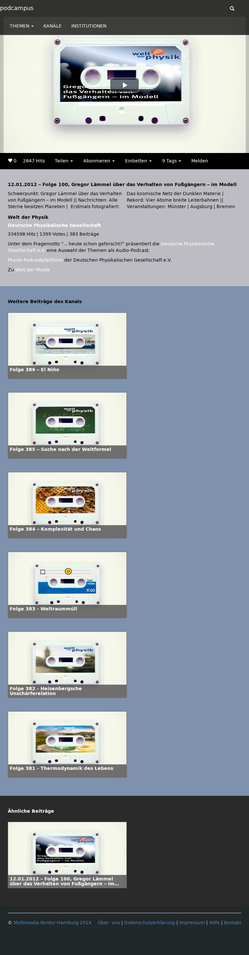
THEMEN (20, 26)
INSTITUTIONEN (88, 26)
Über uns (109, 923)
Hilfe (214, 923)
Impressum (192, 923)
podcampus (16, 8)
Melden (199, 161)
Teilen (62, 161)
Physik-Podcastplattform (35, 260)
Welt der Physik (32, 270)
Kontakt (232, 923)
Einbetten (136, 161)
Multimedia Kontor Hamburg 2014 (52, 923)
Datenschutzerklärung (149, 923)
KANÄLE (52, 26)
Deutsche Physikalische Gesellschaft (54, 225)
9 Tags (170, 161)
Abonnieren (97, 161)
